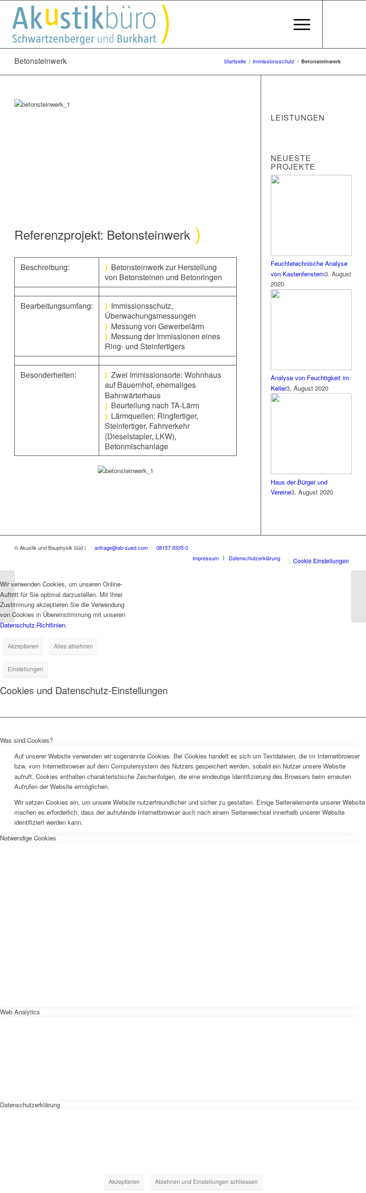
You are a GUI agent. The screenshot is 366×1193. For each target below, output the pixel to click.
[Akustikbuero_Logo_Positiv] (102, 24)
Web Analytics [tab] (20, 1011)
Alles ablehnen (73, 646)
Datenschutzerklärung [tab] (30, 1104)
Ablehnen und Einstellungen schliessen (206, 1181)
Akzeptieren (23, 646)
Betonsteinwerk (40, 60)
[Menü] (299, 24)
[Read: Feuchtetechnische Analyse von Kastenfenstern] (311, 253)
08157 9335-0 (172, 547)
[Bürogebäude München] (358, 596)
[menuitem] (281, 24)
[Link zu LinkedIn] (352, 24)
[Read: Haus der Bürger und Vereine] (311, 471)
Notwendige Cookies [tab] (28, 837)
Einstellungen (25, 669)
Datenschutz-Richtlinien (32, 624)
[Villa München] (7, 596)
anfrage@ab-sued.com (121, 547)
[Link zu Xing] (337, 24)
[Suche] (281, 24)
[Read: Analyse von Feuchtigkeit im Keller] (311, 367)
